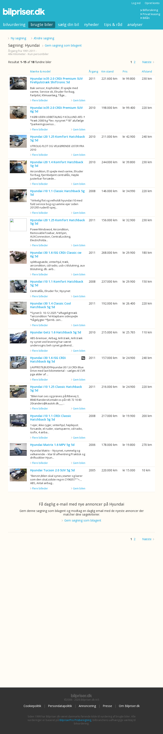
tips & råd (113, 24)
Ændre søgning (44, 38)
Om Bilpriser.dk (129, 706)
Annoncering (87, 706)
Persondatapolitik (60, 706)
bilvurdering (14, 24)
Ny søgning (18, 38)
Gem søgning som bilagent (63, 45)
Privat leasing (151, 14)
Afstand (147, 71)
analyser (135, 24)
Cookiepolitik (32, 706)
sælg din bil (68, 24)
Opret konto (152, 3)
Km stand (107, 71)
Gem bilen (79, 100)
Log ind (136, 3)
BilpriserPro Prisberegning (75, 720)
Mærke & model (40, 71)
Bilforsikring (150, 10)
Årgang (93, 71)
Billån (146, 18)
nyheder (91, 24)
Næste (147, 62)
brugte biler (42, 24)
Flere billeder (40, 100)
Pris (125, 71)
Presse (107, 706)
